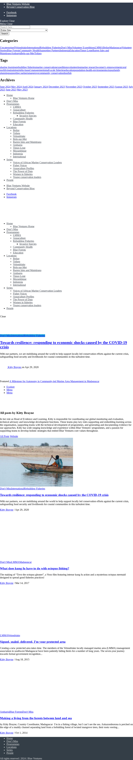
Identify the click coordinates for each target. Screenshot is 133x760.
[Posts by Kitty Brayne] (5, 406)
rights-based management (31, 70)
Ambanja (16, 53)
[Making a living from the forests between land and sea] (36, 708)
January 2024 (41, 86)
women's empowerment (109, 67)
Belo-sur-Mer (27, 53)
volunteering (74, 67)
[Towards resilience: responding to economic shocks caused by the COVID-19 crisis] (36, 485)
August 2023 (121, 86)
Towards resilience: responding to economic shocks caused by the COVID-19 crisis (54, 495)
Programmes (12, 104)
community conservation (51, 73)
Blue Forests (13, 50)
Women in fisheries (23, 174)
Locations (11, 127)
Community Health (29, 50)
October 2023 (90, 86)
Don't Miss (66, 47)
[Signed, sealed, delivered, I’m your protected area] (36, 632)
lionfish (68, 73)
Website (14, 436)
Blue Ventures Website (18, 4)
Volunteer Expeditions (83, 47)
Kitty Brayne (15, 367)
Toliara (38, 53)
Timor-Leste (86, 50)
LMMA (99, 47)
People (9, 180)
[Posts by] (4, 367)
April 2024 (27, 86)
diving (7, 70)
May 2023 (22, 89)
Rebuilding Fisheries (50, 47)
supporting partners (19, 73)
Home (9, 95)
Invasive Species (27, 115)
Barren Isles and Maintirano (27, 142)
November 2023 (74, 86)
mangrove (34, 73)
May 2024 (16, 86)
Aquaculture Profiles (23, 168)
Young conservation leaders (27, 177)
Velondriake (21, 47)
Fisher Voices (20, 165)
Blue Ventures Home (23, 98)
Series (9, 159)
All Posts (4, 436)
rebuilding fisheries (26, 67)
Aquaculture (19, 109)
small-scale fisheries (54, 70)
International (33, 47)
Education (75, 50)
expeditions (62, 67)
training (14, 70)
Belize (106, 47)
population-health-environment (90, 70)
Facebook (11, 12)
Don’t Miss (12, 101)
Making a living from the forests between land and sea (36, 718)
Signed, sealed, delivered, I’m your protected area (33, 641)
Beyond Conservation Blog (20, 7)
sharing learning (8, 67)
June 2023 (11, 89)
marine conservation (46, 67)
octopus (110, 70)
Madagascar (115, 47)
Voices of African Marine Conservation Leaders (37, 162)
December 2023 (56, 86)
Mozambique (19, 150)
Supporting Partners (49, 50)
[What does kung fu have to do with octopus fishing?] (36, 559)
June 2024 (5, 86)
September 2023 (106, 86)
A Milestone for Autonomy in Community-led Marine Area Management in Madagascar (54, 381)
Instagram (11, 15)
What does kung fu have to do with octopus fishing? (34, 568)
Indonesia (65, 50)
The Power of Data (23, 171)
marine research (89, 67)
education (69, 70)
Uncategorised (7, 47)
